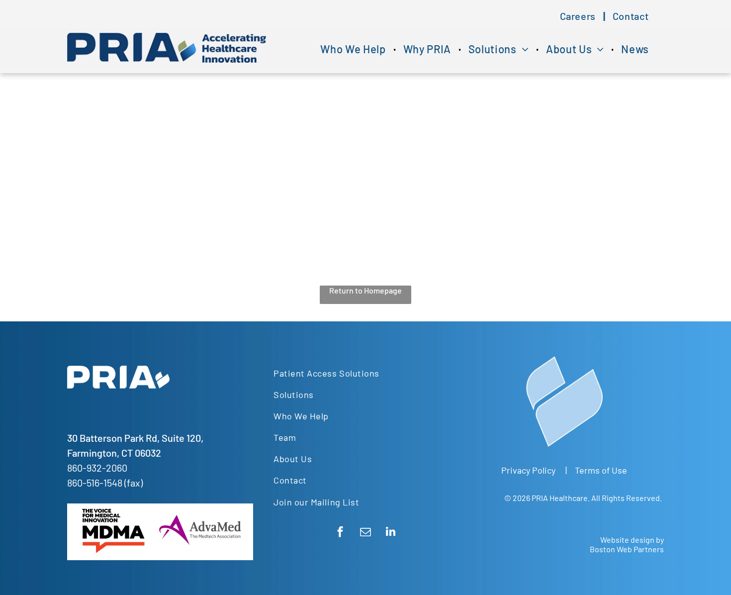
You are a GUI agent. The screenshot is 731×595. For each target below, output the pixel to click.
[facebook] (340, 532)
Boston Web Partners (627, 549)
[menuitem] (578, 16)
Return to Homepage (365, 290)
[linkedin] (390, 532)
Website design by (632, 539)
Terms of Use (601, 470)
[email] (365, 532)
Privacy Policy (528, 470)
